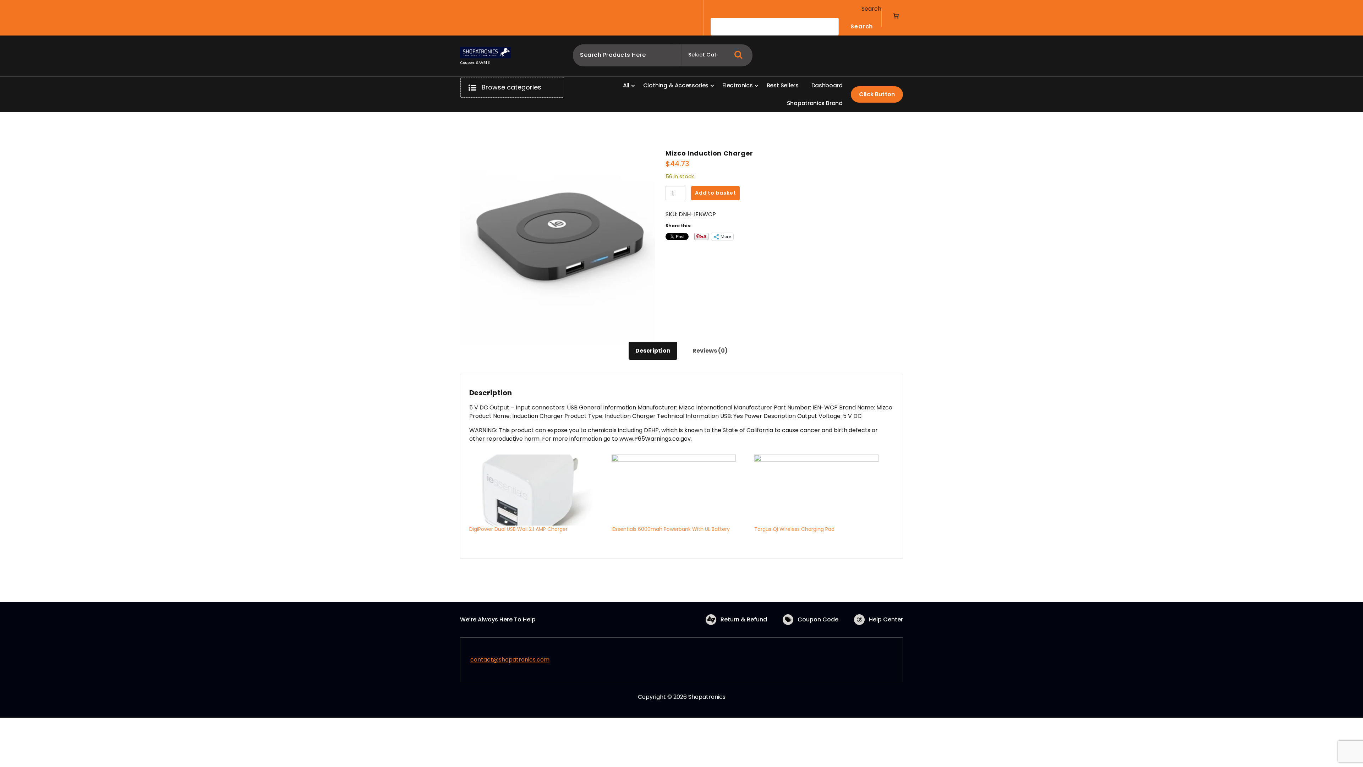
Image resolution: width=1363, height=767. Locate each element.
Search (871, 9)
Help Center (886, 619)
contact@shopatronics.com (509, 660)
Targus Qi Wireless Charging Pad (794, 529)
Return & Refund (744, 619)
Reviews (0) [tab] (710, 351)
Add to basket (715, 192)
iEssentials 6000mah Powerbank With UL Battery (671, 529)
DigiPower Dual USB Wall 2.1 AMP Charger (518, 529)
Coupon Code (818, 619)
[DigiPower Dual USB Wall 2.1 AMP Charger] (536, 490)
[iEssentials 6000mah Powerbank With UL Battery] (679, 490)
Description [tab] (652, 351)
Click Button (877, 94)
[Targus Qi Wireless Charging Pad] (821, 490)
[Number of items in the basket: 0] (896, 16)
